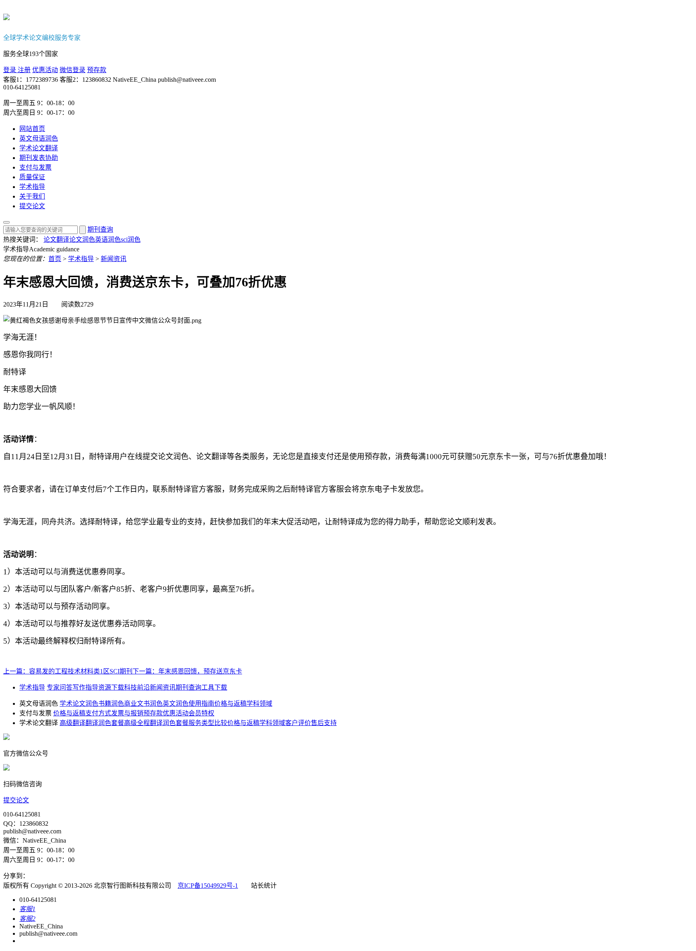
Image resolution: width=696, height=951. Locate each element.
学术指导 (32, 186)
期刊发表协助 (38, 157)
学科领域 (259, 703)
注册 (23, 69)
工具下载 (214, 687)
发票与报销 (127, 713)
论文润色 (82, 239)
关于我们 (32, 196)
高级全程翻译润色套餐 (156, 722)
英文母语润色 (38, 138)
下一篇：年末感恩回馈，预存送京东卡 (187, 671)
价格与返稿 (230, 703)
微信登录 (72, 69)
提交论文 (32, 206)
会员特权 (201, 713)
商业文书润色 (143, 703)
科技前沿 (137, 687)
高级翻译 (72, 722)
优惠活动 (45, 69)
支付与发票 (35, 167)
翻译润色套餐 (104, 722)
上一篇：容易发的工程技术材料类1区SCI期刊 (68, 671)
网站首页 (32, 128)
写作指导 (85, 687)
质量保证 (32, 177)
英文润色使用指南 (188, 703)
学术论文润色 (79, 703)
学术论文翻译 (38, 148)
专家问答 (59, 687)
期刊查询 (100, 229)
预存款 (96, 69)
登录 (9, 69)
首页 (54, 258)
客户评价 (298, 722)
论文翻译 (56, 239)
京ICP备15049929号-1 (208, 885)
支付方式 (98, 713)
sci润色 (131, 239)
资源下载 (111, 687)
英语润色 (108, 239)
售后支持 (324, 722)
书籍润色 (111, 703)
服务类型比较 (207, 722)
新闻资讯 (113, 258)
